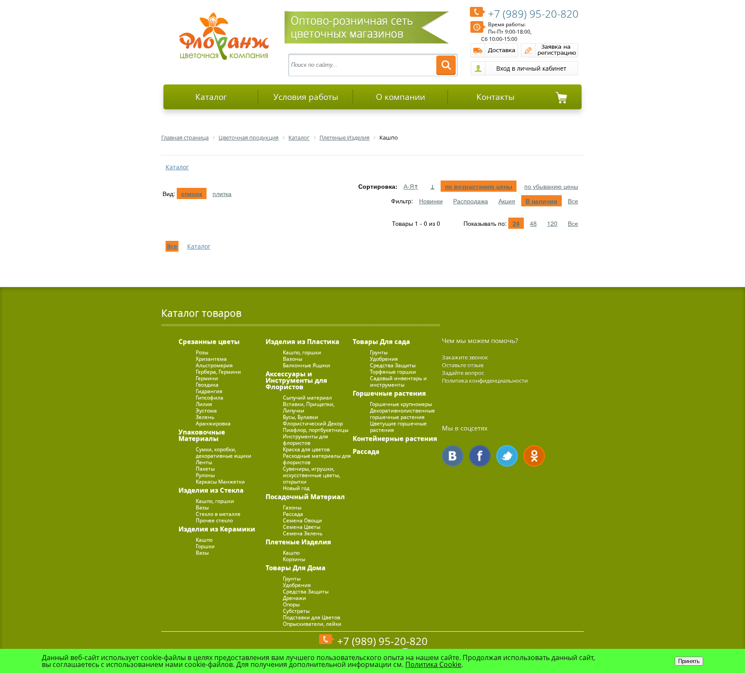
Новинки (431, 200)
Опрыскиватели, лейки (312, 623)
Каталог (211, 97)
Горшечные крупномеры (401, 404)
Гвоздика (207, 384)
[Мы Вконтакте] (452, 456)
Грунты (292, 578)
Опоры (291, 604)
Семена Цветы (301, 526)
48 (533, 223)
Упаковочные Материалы (201, 434)
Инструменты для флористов (305, 439)
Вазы (202, 507)
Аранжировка (213, 423)
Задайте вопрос (463, 373)
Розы (202, 352)
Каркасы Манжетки (220, 481)
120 (552, 223)
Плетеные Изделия (298, 541)
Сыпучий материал (307, 397)
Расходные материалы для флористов (317, 458)
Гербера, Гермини (218, 371)
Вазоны (292, 358)
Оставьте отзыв (462, 365)
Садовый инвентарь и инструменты (398, 381)
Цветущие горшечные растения (398, 426)
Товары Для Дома (296, 567)
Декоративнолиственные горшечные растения (402, 413)
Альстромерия (214, 365)
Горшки (205, 546)
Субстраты (296, 611)
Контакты (495, 97)
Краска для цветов (306, 449)
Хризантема (211, 358)
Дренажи (294, 598)
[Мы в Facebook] (480, 456)
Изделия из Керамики (216, 528)
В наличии (541, 200)
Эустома (206, 410)
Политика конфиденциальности (485, 380)
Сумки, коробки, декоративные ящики (223, 452)
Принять (689, 661)
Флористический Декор (313, 423)
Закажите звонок (465, 357)
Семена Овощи (302, 520)
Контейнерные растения (395, 438)
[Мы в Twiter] (507, 456)
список (191, 193)
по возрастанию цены (478, 186)
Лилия (204, 404)
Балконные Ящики (306, 365)
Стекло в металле (218, 514)
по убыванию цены (551, 186)
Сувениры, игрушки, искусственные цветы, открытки (311, 475)
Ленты (204, 462)
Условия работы (305, 97)
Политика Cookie (433, 664)
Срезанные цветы (209, 341)
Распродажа (470, 200)
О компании (400, 97)
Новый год (296, 488)
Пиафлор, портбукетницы (315, 430)
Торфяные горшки (393, 371)
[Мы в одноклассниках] (534, 456)
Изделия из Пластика (302, 341)
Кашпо (204, 539)
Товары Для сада (381, 341)
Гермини (207, 378)
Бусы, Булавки (300, 417)
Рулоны (205, 475)
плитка (222, 193)
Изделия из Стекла (211, 490)
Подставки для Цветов (311, 617)
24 (516, 223)
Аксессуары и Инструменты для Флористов (296, 380)
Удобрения (297, 585)
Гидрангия (209, 391)
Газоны (292, 507)
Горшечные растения (389, 393)
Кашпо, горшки (215, 501)
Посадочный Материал (305, 496)
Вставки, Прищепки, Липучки (309, 407)
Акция (506, 200)
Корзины (294, 559)
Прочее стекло (214, 520)
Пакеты (205, 468)
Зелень (205, 417)
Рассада (293, 514)
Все (573, 200)
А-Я (411, 186)
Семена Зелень (302, 533)
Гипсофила (209, 397)
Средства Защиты (306, 591)
